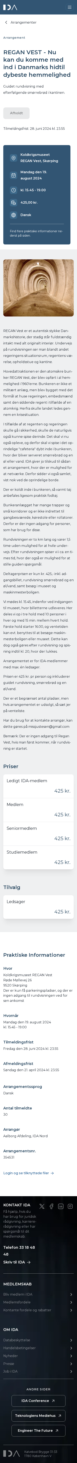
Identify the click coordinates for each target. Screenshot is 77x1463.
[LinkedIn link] (60, 1206)
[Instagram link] (70, 1206)
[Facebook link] (51, 1206)
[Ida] (10, 7)
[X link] (41, 1206)
